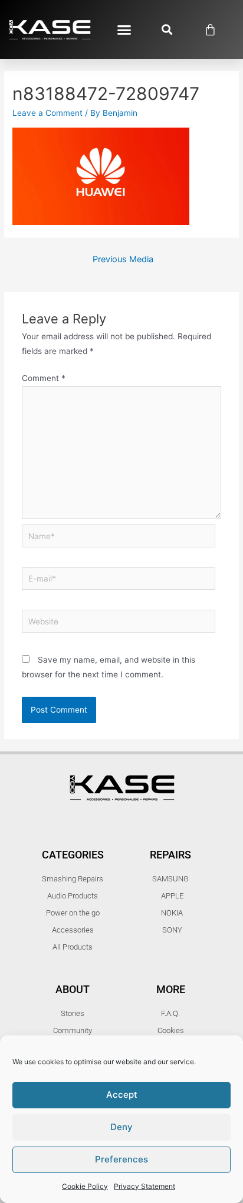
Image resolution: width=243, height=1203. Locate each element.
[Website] (119, 623)
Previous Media (123, 259)
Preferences (121, 1159)
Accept (121, 1094)
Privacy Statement (144, 1186)
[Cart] (210, 29)
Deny (121, 1126)
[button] (124, 29)
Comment (43, 378)
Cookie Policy (85, 1186)
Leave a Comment (47, 113)
